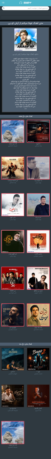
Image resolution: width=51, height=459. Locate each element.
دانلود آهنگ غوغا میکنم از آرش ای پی (25, 54)
